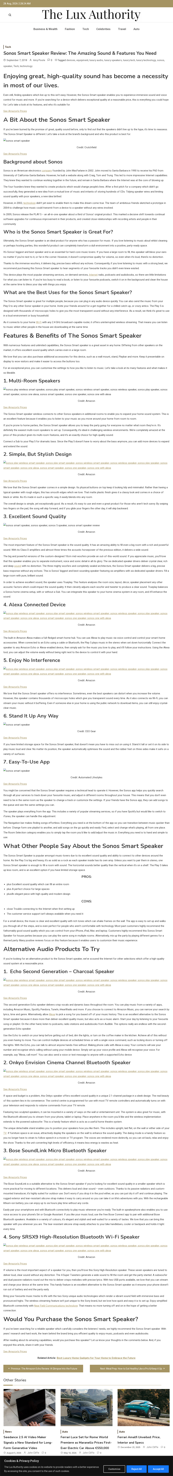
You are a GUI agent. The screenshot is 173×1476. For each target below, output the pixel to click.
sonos (160, 60)
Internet (93, 274)
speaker (7, 66)
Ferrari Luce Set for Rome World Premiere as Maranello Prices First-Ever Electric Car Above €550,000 (86, 1442)
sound (17, 565)
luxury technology (146, 60)
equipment (82, 60)
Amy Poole (39, 60)
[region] (86, 1466)
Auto (136, 29)
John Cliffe (33, 1452)
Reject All (136, 1469)
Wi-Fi (39, 322)
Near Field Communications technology (56, 1305)
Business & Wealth (45, 29)
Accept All (158, 1469)
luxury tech (129, 60)
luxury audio (96, 60)
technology (26, 66)
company (47, 170)
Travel (122, 29)
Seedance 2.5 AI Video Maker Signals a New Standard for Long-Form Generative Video (28, 1442)
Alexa (52, 1014)
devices (70, 60)
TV (5, 1133)
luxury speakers (113, 60)
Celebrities (103, 29)
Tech (85, 29)
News (8, 1431)
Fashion (70, 29)
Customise (114, 1469)
